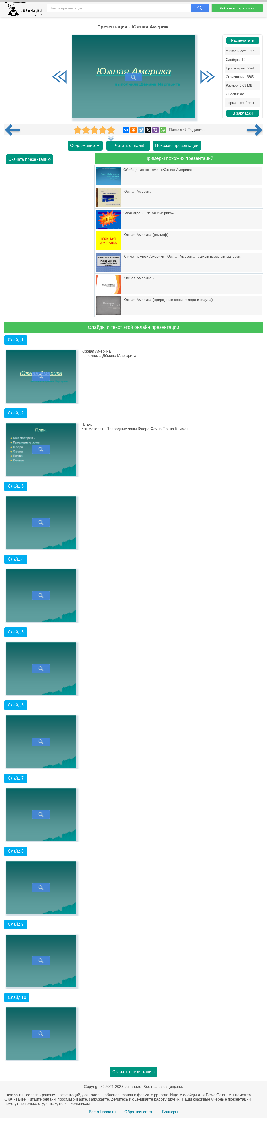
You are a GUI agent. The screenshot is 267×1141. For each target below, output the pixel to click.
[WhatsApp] (163, 130)
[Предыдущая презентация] (14, 129)
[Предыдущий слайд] (60, 77)
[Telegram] (141, 130)
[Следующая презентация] (255, 129)
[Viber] (155, 130)
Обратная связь (138, 1111)
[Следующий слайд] (207, 77)
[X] (148, 130)
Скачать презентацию (29, 159)
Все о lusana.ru (102, 1111)
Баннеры (170, 1111)
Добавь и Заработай (237, 8)
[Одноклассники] (133, 130)
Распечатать (242, 40)
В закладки (243, 113)
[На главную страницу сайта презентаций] (25, 10)
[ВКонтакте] (126, 130)
